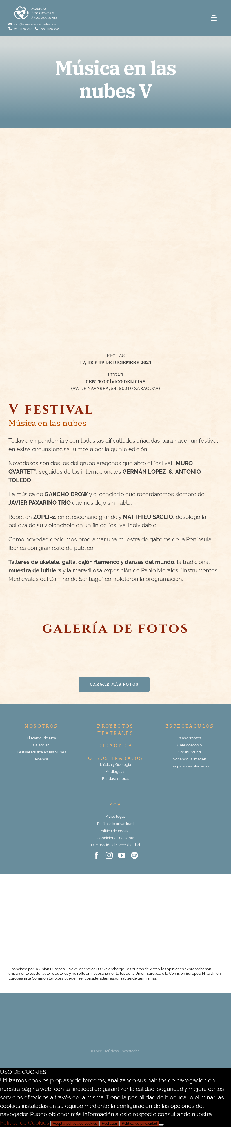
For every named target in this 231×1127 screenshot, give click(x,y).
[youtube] (121, 855)
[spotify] (134, 855)
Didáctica (115, 745)
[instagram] (109, 855)
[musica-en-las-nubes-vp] (115, 153)
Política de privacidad (139, 1123)
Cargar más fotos (114, 684)
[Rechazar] (161, 1125)
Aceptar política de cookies (75, 1123)
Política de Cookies (24, 1122)
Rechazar (109, 1123)
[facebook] (96, 855)
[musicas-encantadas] (35, 7)
